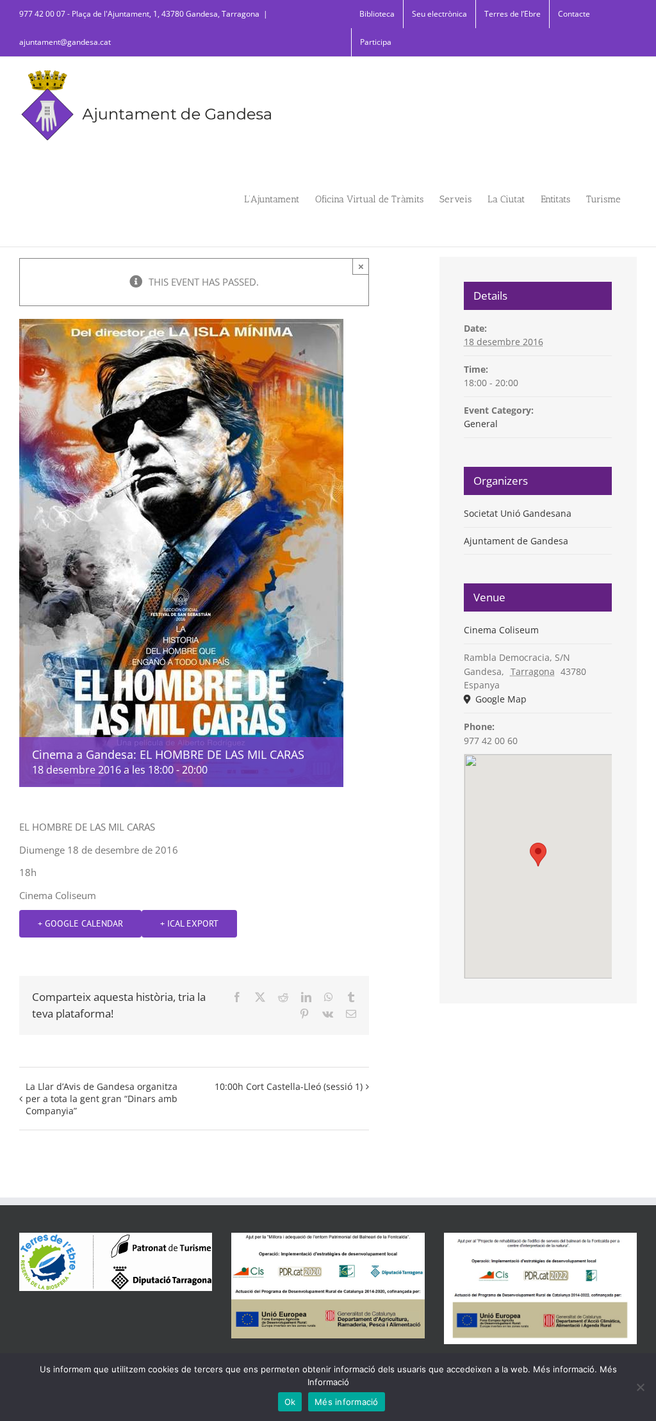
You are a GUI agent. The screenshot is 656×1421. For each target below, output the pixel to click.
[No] (640, 1387)
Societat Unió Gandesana (517, 513)
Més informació (347, 1402)
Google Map (500, 699)
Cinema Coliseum (501, 630)
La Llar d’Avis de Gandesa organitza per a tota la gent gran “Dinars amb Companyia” (101, 1098)
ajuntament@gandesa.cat (65, 42)
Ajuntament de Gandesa (516, 541)
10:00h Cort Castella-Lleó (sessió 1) (289, 1086)
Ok (290, 1402)
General (481, 424)
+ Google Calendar (80, 923)
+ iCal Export (189, 923)
